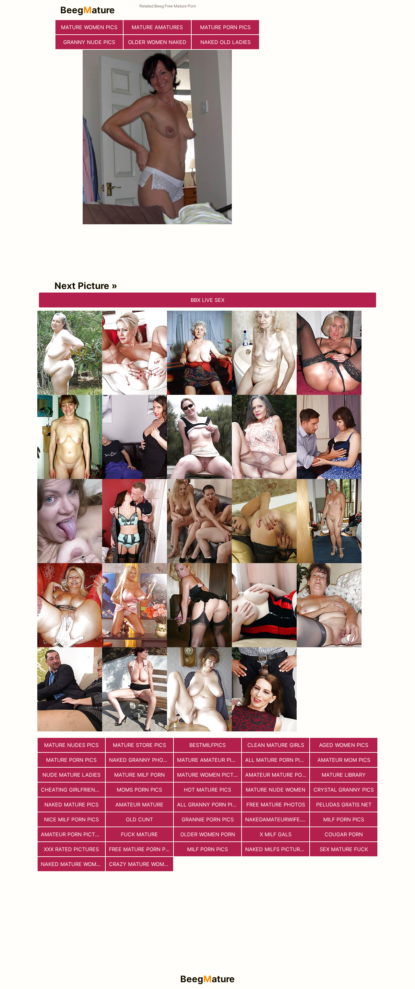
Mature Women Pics (89, 27)
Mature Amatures (157, 27)
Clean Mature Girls (275, 745)
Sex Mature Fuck (344, 849)
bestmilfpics (207, 745)
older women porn (207, 834)
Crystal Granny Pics (344, 789)
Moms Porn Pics (139, 789)
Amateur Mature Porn (277, 775)
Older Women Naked (157, 42)
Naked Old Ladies (225, 42)
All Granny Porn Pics (208, 804)
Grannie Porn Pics (208, 819)
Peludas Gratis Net (344, 804)
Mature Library (344, 775)
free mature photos (275, 804)
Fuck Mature (139, 834)
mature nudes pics (71, 745)
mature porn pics (225, 27)
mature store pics (139, 745)
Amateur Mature (139, 804)
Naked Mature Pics (71, 804)
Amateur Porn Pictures (73, 834)
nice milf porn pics (71, 819)
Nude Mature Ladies (71, 775)
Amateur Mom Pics (343, 760)
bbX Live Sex (207, 300)
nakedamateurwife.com (277, 819)
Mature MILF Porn (139, 775)
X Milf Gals (275, 834)
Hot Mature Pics (207, 789)
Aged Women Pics (343, 745)
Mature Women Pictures (209, 775)
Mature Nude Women (275, 789)
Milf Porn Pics (343, 819)
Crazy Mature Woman (140, 864)
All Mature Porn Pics (276, 760)
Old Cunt (139, 819)
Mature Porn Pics (71, 760)
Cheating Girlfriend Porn (73, 789)
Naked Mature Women (72, 864)
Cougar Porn (344, 834)
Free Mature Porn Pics (141, 849)
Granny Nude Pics (89, 42)
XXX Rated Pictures (71, 849)
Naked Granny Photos (141, 760)
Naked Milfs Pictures (275, 849)
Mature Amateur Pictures (209, 760)
